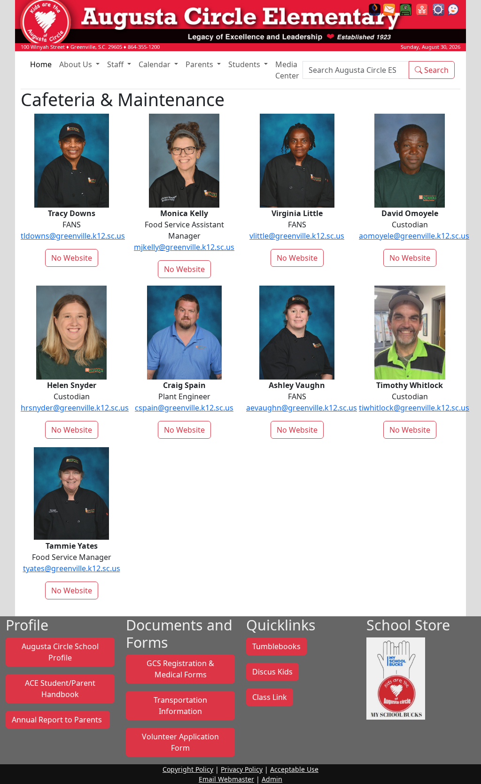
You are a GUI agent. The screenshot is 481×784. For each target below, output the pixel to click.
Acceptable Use (294, 769)
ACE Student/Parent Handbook (60, 688)
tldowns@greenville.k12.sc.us (73, 236)
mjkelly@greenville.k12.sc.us (184, 247)
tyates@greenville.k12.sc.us (71, 568)
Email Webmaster (226, 779)
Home (41, 64)
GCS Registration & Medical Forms (180, 669)
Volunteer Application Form (180, 742)
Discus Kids (272, 672)
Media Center (287, 70)
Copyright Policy (188, 769)
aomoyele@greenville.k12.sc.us (414, 236)
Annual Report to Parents (58, 719)
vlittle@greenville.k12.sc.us (296, 236)
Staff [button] (116, 64)
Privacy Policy (242, 769)
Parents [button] (200, 64)
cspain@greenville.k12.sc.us (184, 408)
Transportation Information (180, 705)
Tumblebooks (276, 646)
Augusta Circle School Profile (60, 652)
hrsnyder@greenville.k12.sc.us (75, 408)
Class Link (269, 697)
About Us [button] (76, 64)
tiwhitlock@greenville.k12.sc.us (414, 408)
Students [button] (245, 64)
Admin (272, 779)
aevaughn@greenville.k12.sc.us (301, 408)
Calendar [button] (155, 64)
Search (435, 70)
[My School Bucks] (395, 678)
